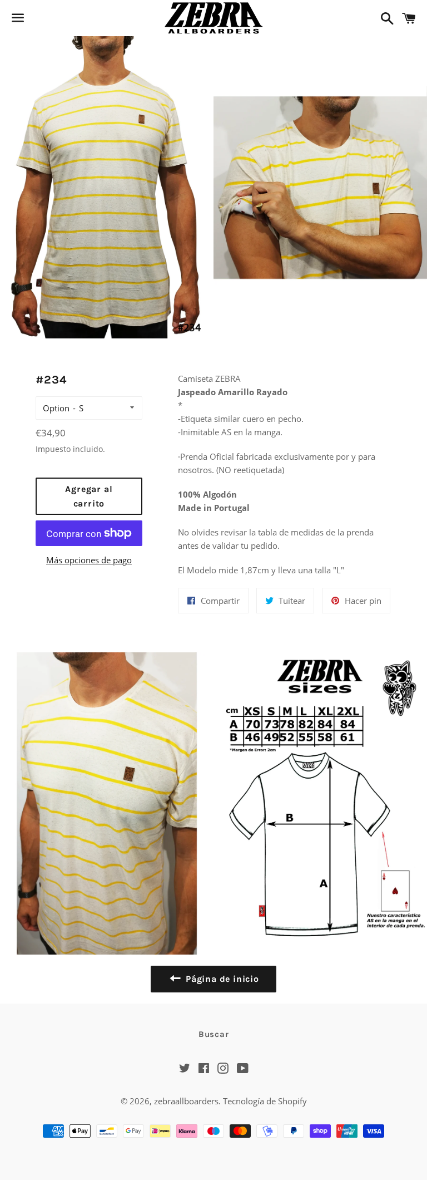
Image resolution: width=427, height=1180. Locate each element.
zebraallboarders (186, 1101)
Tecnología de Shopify (265, 1101)
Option (56, 408)
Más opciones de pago (89, 560)
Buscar (213, 1034)
